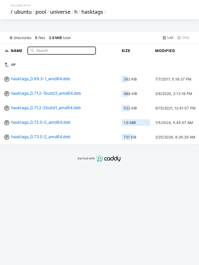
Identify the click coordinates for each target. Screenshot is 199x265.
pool (40, 11)
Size (126, 50)
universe (60, 11)
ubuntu (23, 11)
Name (17, 50)
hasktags (92, 11)
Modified (165, 50)
